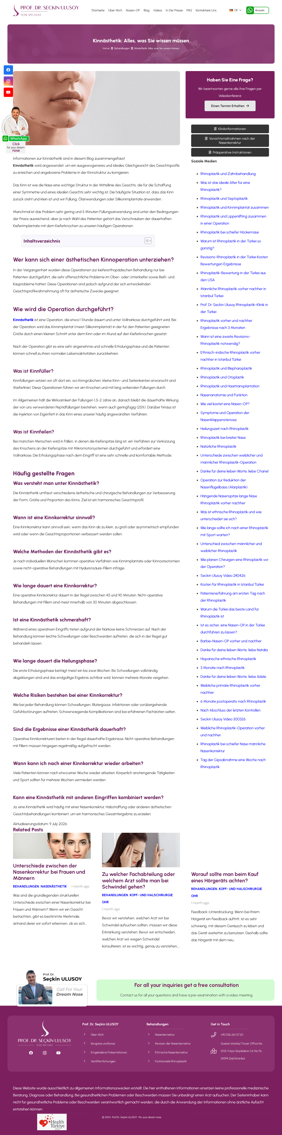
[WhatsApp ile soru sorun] (52, 988)
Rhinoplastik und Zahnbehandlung (228, 174)
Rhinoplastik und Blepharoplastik (226, 368)
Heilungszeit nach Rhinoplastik (224, 429)
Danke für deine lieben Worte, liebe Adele (233, 677)
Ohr (105, 902)
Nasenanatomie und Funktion (224, 395)
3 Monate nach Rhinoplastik (222, 668)
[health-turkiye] (52, 1122)
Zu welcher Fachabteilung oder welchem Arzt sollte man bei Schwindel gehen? (138, 880)
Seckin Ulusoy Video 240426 (222, 575)
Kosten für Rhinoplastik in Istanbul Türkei (232, 584)
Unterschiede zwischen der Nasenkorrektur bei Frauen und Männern (49, 872)
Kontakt (259, 10)
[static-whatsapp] (15, 129)
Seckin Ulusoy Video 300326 (223, 719)
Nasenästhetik (54, 887)
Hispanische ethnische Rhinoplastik (228, 659)
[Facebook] (8, 70)
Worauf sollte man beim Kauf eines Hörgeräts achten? (224, 877)
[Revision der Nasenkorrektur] (151, 1043)
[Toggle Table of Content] (145, 240)
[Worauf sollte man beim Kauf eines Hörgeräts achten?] (230, 836)
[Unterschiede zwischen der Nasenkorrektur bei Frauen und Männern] (52, 836)
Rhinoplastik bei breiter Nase (223, 437)
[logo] (46, 10)
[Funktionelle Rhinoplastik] (151, 1061)
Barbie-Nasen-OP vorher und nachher (231, 641)
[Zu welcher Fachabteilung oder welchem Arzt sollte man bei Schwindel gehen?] (141, 836)
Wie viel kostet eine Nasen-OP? (225, 404)
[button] (235, 10)
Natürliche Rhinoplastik (218, 446)
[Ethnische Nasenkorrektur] (151, 1052)
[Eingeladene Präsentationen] (86, 1052)
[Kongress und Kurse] (86, 1043)
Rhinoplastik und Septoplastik (224, 198)
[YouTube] (8, 92)
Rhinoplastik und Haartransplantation (229, 386)
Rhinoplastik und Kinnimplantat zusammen (234, 207)
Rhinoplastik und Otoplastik (222, 377)
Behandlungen (26, 887)
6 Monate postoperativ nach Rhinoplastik (233, 701)
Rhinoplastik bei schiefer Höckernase (229, 232)
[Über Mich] (86, 1034)
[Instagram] (8, 81)
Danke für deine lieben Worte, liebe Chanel (234, 471)
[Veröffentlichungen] (86, 1061)
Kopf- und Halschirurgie (151, 895)
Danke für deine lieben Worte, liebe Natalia (234, 650)
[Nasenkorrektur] (151, 1034)
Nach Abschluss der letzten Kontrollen (230, 710)
